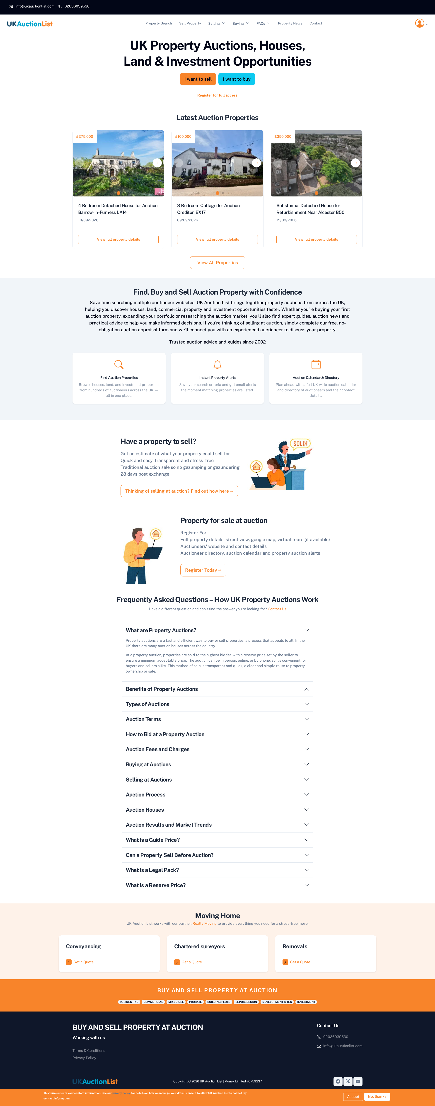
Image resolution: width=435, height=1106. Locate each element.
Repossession (246, 1002)
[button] (421, 23)
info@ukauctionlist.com (35, 6)
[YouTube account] (357, 1081)
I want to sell (198, 79)
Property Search (158, 23)
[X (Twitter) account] (348, 1081)
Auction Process (145, 794)
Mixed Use (176, 1002)
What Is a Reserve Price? (156, 885)
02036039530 (77, 6)
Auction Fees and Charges (158, 749)
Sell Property (190, 23)
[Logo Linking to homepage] (106, 1081)
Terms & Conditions (88, 1050)
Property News (290, 23)
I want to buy (237, 79)
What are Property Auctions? (161, 630)
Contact (315, 23)
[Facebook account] (338, 1081)
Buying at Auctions (148, 764)
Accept (353, 1096)
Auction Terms (143, 719)
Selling (214, 23)
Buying (238, 23)
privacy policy (121, 1093)
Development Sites (277, 1002)
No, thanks (377, 1097)
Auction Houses (145, 809)
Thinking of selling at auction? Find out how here (177, 491)
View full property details (118, 239)
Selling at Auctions (149, 779)
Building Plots (218, 1002)
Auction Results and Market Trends (169, 824)
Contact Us (277, 609)
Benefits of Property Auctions (162, 689)
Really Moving (205, 923)
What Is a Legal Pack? (152, 870)
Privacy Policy (84, 1058)
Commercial (153, 1002)
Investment (306, 1002)
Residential (129, 1002)
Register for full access (217, 95)
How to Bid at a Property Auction (165, 734)
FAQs (261, 23)
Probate (195, 1002)
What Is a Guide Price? (153, 840)
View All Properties (217, 262)
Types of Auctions (147, 704)
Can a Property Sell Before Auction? (170, 855)
